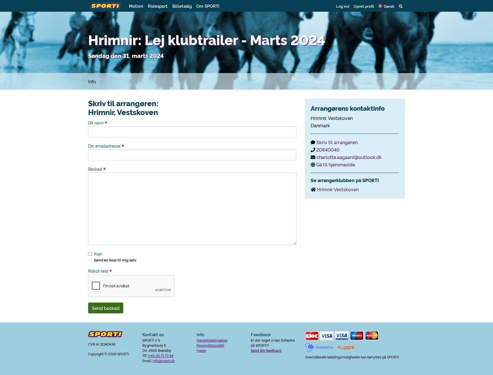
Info (92, 81)
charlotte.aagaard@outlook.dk (349, 157)
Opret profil (364, 6)
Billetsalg (182, 6)
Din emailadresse (105, 146)
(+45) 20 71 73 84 (160, 355)
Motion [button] (136, 6)
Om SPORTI (207, 6)
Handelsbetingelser (212, 340)
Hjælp (201, 350)
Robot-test (98, 271)
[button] (386, 6)
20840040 (328, 149)
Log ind (342, 6)
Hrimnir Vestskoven (338, 189)
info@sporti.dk (164, 360)
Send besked (106, 308)
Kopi (98, 254)
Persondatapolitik (210, 345)
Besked (95, 169)
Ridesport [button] (158, 6)
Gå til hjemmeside (335, 164)
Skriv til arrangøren (336, 142)
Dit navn (96, 123)
